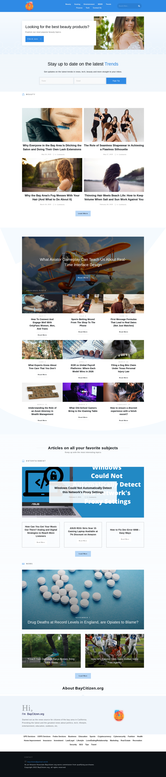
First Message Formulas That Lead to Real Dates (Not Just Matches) (124, 322)
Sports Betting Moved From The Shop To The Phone (83, 322)
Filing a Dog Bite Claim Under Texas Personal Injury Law (123, 368)
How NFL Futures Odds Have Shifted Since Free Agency (114, 651)
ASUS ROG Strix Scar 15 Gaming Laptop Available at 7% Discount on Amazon (83, 531)
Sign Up (116, 81)
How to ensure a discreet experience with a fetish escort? (123, 411)
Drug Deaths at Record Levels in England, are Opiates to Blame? (83, 599)
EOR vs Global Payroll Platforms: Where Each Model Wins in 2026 (83, 368)
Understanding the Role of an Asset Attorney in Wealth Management (42, 411)
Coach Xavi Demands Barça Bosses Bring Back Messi (51, 651)
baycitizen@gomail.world (37, 762)
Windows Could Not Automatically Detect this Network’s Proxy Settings (83, 492)
